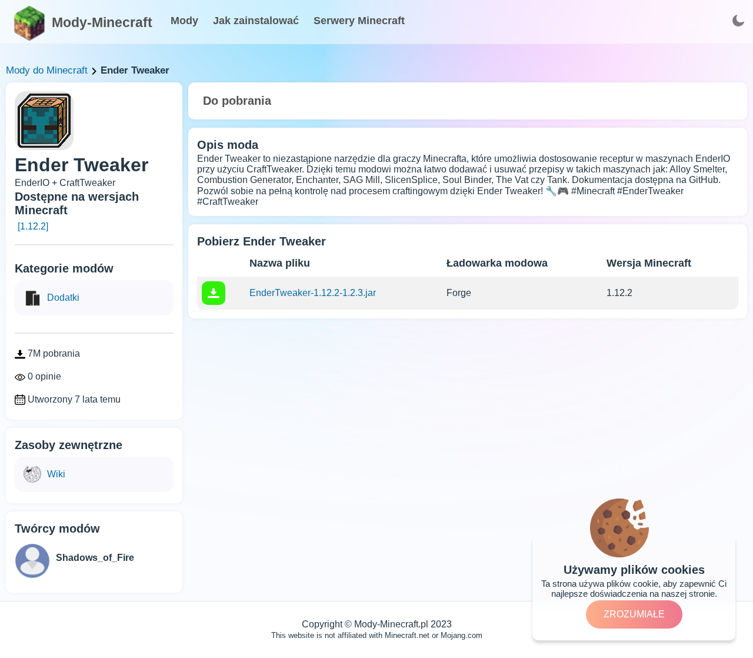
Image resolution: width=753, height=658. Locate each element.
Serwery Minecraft (359, 20)
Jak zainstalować (256, 20)
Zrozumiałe (634, 614)
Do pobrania (237, 100)
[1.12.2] (33, 226)
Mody (184, 20)
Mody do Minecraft (47, 70)
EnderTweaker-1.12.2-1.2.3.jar (312, 293)
